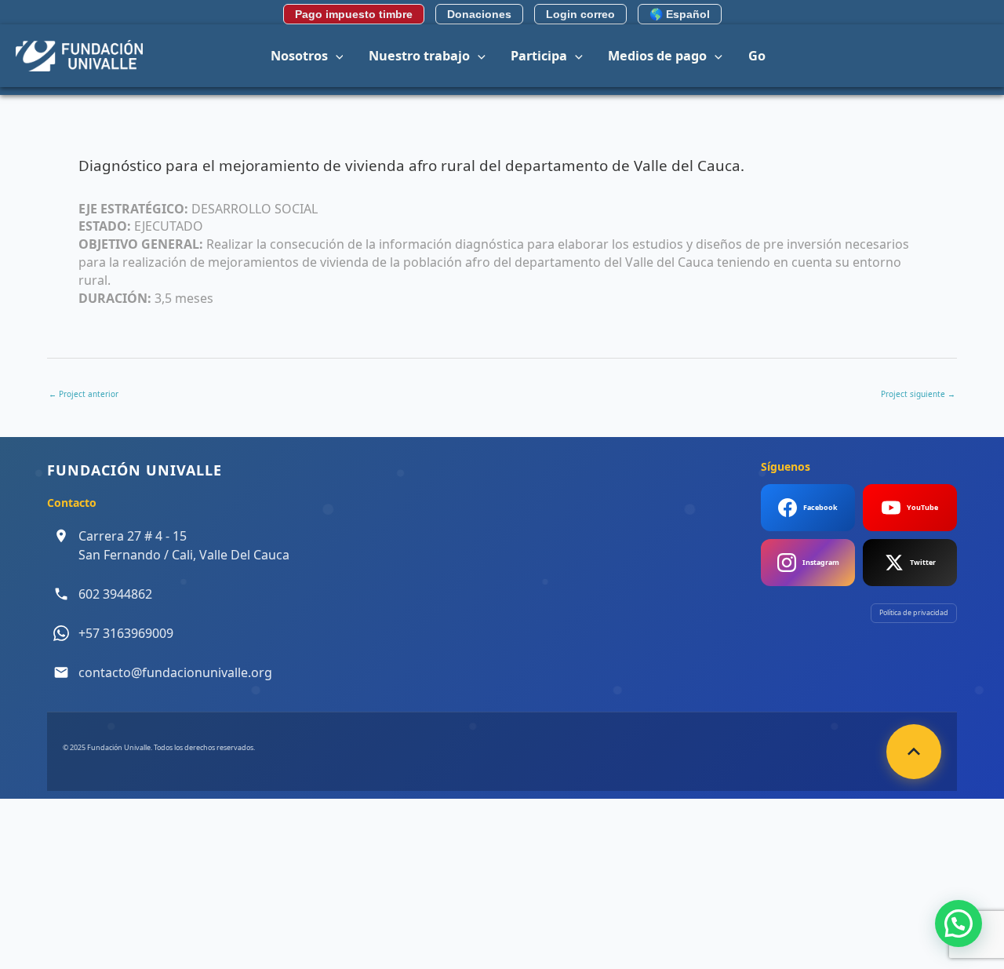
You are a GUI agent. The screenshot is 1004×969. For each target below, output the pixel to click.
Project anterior (83, 393)
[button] (336, 55)
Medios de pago (657, 55)
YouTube (922, 507)
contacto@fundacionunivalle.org (175, 672)
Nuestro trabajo (419, 55)
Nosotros (299, 55)
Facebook (820, 507)
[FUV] (79, 54)
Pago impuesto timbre (354, 14)
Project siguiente (918, 393)
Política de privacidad (913, 612)
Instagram (820, 562)
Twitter (923, 562)
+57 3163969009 (125, 633)
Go (757, 55)
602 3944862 (115, 594)
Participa (539, 55)
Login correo (580, 14)
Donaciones (479, 14)
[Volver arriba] (913, 751)
